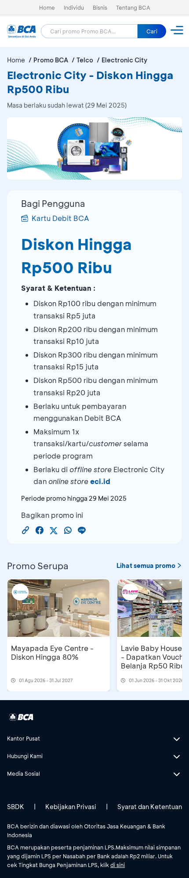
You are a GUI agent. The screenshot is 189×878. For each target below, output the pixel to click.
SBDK (15, 806)
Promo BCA (50, 60)
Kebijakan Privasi (70, 806)
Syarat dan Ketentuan (149, 806)
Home (47, 7)
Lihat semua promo (145, 565)
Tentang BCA (133, 7)
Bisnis (100, 7)
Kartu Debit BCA (60, 218)
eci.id (100, 481)
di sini (117, 864)
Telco (84, 60)
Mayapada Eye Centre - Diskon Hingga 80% (52, 652)
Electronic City (124, 60)
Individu (74, 7)
